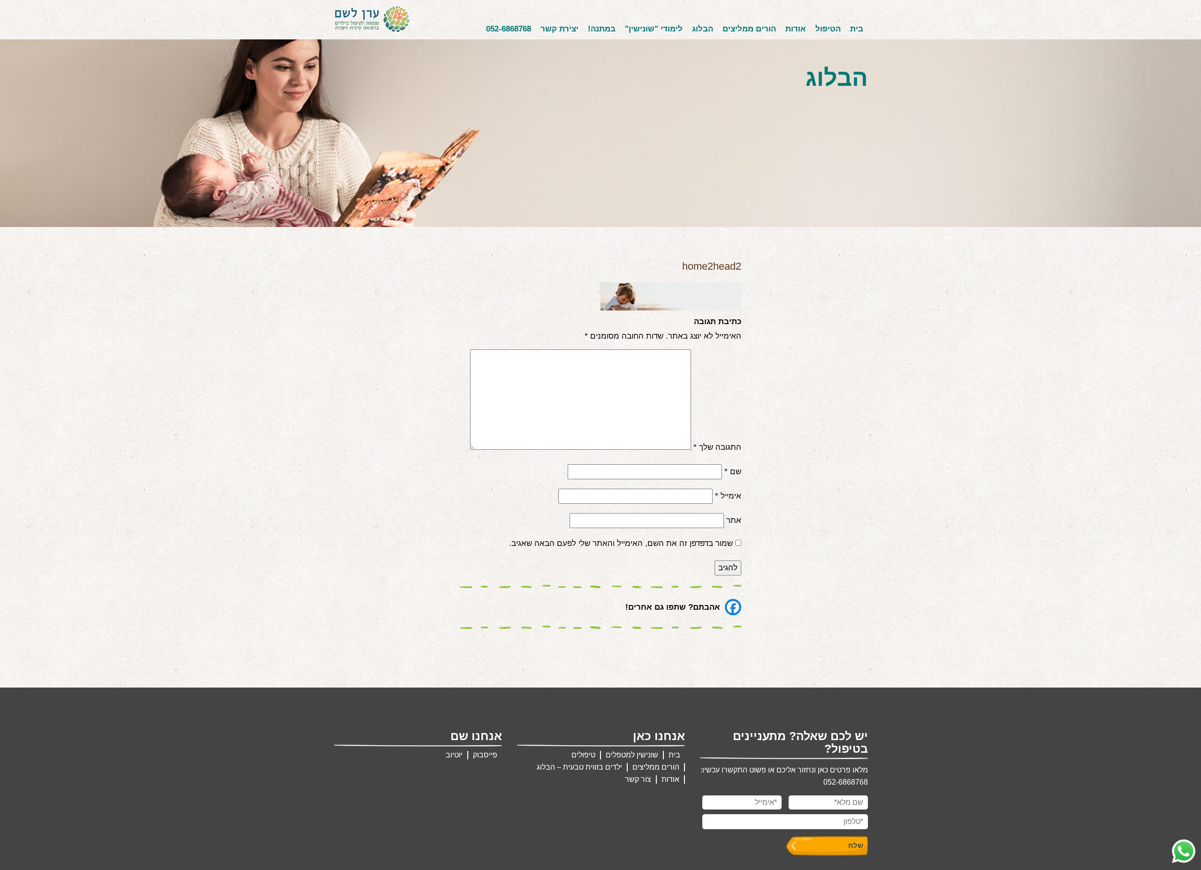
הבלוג (702, 28)
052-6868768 (508, 28)
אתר (733, 520)
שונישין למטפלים (632, 755)
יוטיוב (454, 755)
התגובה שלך (717, 447)
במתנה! (602, 28)
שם (732, 471)
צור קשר (638, 779)
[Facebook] (733, 607)
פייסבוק (485, 755)
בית (856, 28)
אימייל (728, 496)
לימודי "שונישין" (654, 28)
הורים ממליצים (749, 28)
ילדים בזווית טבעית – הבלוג (579, 767)
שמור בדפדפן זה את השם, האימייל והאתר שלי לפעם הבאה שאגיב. (621, 543)
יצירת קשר (559, 28)
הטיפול (828, 28)
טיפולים (583, 755)
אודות (795, 28)
